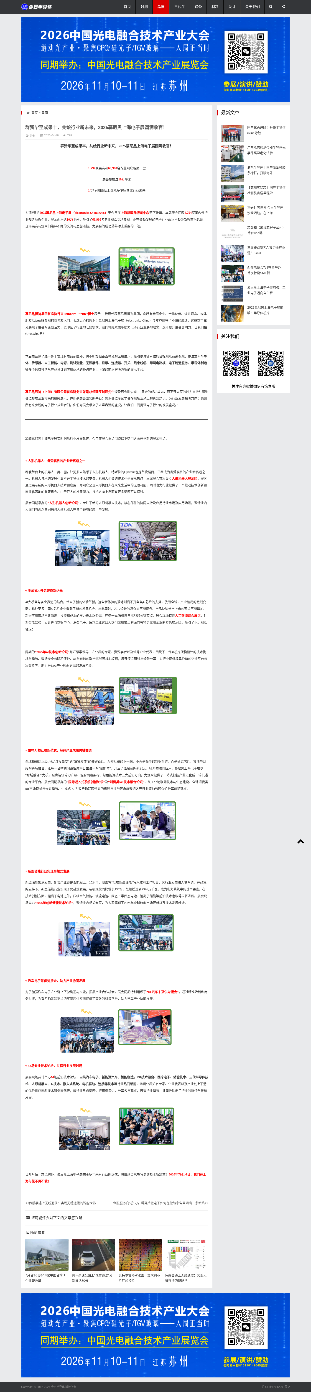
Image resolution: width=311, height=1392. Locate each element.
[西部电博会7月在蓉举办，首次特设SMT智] (232, 273)
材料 (215, 7)
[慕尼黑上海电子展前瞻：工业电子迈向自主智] (232, 293)
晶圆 (161, 7)
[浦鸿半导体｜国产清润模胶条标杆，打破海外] (232, 173)
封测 (144, 7)
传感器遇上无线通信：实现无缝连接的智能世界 (60, 1203)
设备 (198, 7)
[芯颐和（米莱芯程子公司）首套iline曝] (232, 233)
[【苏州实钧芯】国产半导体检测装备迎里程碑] (232, 193)
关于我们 (252, 7)
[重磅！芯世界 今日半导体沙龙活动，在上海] (232, 213)
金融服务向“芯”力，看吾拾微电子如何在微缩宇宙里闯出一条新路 (160, 1203)
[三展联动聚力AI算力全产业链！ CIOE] (232, 253)
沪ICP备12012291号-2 (276, 1387)
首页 (127, 7)
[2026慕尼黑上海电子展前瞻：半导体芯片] (232, 313)
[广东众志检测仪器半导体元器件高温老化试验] (232, 153)
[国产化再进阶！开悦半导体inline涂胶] (232, 133)
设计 (232, 7)
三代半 (179, 7)
